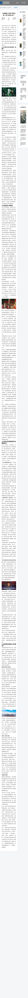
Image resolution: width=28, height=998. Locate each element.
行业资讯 (9, 7)
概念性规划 (25, 97)
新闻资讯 (4, 7)
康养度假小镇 (25, 90)
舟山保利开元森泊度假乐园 (23, 135)
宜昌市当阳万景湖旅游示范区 (23, 144)
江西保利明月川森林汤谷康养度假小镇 (23, 131)
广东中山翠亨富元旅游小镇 (23, 126)
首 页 (17, 2)
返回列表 (16, 7)
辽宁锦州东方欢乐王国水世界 (23, 139)
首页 (1, 7)
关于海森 (23, 2)
